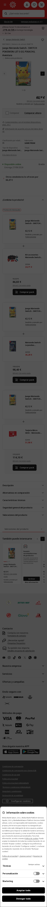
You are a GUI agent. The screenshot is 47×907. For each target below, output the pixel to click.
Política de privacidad (10, 856)
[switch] (36, 873)
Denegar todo (23, 898)
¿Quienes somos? (25, 856)
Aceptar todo (23, 890)
